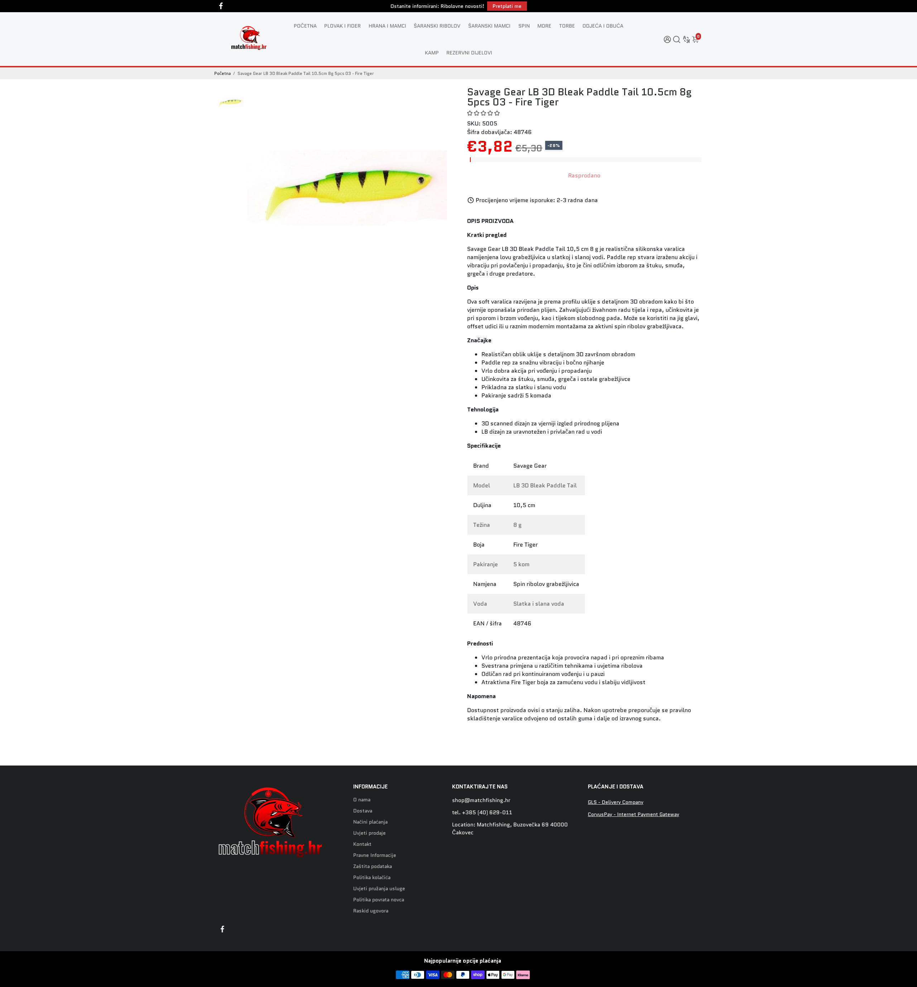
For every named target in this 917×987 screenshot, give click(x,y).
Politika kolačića (371, 877)
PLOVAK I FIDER (342, 25)
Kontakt (362, 844)
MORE (544, 25)
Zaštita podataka (372, 866)
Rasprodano (584, 175)
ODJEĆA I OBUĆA (602, 25)
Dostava (362, 810)
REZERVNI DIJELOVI (469, 52)
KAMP (432, 52)
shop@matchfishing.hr (481, 800)
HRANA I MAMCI (387, 25)
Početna (222, 73)
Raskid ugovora (370, 910)
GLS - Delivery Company (615, 802)
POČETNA (305, 25)
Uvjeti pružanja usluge (379, 888)
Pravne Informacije (374, 855)
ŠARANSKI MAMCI (489, 25)
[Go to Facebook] (221, 6)
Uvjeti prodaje (369, 833)
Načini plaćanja (370, 822)
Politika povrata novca (378, 899)
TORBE (567, 25)
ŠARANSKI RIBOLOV (437, 25)
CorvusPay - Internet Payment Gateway (633, 814)
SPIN (524, 25)
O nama (361, 799)
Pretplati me (507, 6)
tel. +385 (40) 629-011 (482, 812)
